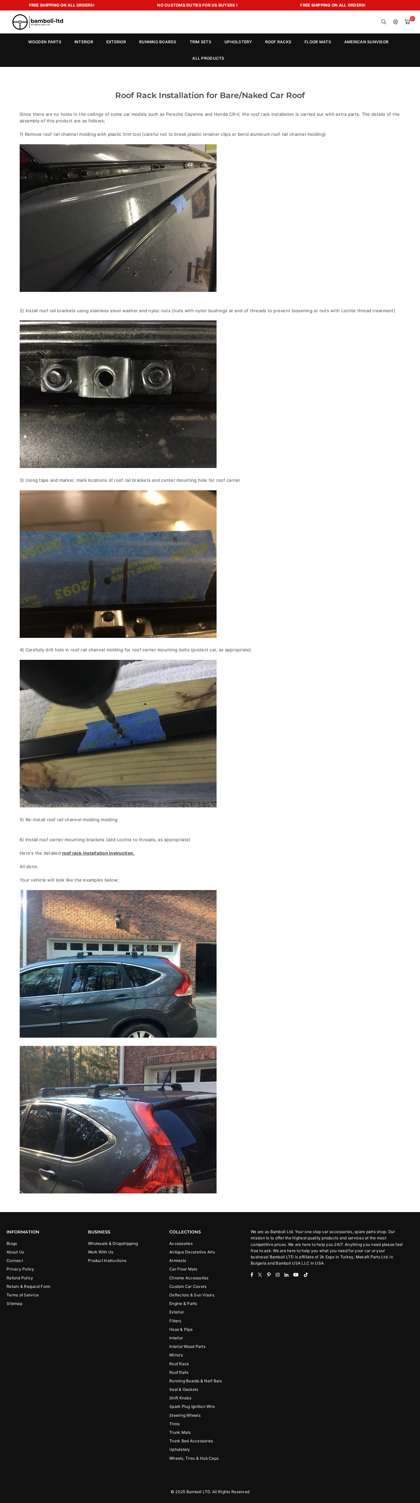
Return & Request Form (28, 1286)
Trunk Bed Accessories (191, 1440)
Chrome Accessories (189, 1277)
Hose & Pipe (181, 1329)
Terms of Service (23, 1294)
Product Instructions (107, 1260)
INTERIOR (83, 41)
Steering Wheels (184, 1415)
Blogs (12, 1243)
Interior (176, 1337)
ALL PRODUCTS (208, 58)
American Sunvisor (366, 41)
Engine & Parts (183, 1303)
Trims (174, 1423)
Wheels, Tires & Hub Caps (194, 1458)
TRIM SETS (200, 41)
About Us (15, 1251)
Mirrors (176, 1354)
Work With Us (100, 1251)
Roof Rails (179, 1372)
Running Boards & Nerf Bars (195, 1380)
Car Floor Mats (183, 1269)
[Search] (384, 22)
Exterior (176, 1312)
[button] (407, 22)
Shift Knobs (180, 1397)
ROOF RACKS (278, 41)
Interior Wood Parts (187, 1346)
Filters (175, 1320)
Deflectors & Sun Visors (191, 1294)
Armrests (177, 1260)
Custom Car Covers (187, 1286)
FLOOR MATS (317, 41)
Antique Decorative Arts (192, 1251)
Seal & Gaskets (184, 1389)
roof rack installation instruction (97, 853)
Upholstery (179, 1449)
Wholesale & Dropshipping (113, 1243)
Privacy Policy (20, 1269)
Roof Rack (179, 1363)
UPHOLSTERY (238, 41)
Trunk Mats (180, 1432)
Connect (15, 1260)
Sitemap (14, 1303)
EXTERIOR (116, 41)
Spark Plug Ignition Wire (192, 1406)
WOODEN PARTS (44, 41)
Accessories (181, 1243)
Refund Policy (20, 1277)
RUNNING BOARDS (158, 41)
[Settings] (396, 22)
